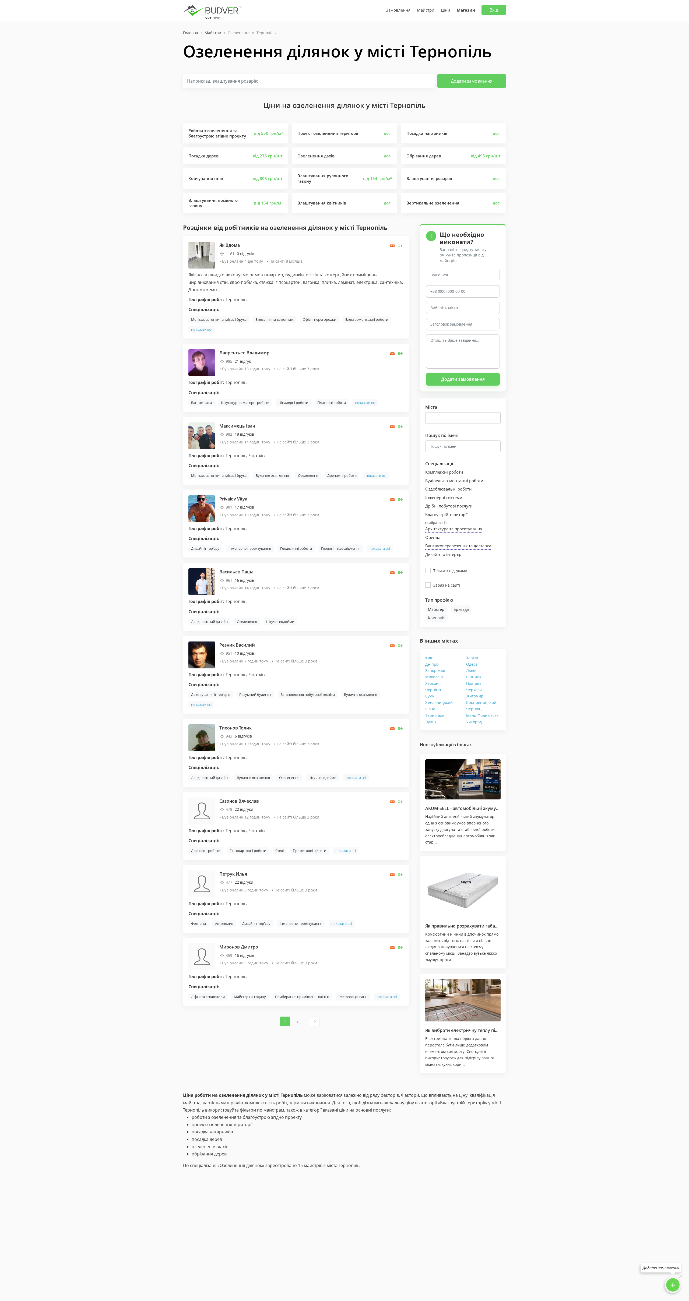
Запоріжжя (435, 670)
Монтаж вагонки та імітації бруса (219, 319)
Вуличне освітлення (272, 475)
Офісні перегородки (319, 319)
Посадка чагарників (426, 133)
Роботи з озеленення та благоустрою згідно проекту (217, 133)
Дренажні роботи (342, 475)
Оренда (432, 537)
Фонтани (198, 923)
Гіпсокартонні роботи (248, 850)
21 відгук (243, 361)
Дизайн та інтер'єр (443, 554)
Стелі (279, 850)
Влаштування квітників (321, 203)
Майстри (425, 10)
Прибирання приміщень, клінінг (302, 996)
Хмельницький (439, 702)
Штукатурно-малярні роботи (245, 402)
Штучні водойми (280, 621)
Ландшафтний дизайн (209, 621)
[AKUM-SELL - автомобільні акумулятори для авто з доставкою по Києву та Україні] (463, 779)
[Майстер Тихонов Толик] (201, 737)
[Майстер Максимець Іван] (201, 435)
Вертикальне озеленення (432, 203)
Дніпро (431, 664)
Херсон (431, 683)
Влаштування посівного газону (213, 203)
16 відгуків (244, 580)
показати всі (201, 329)
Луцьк (430, 721)
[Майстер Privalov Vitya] (201, 508)
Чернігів (433, 689)
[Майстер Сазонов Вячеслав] (201, 810)
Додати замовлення (472, 81)
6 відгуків (243, 736)
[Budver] (213, 10)
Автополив (224, 923)
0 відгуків (245, 253)
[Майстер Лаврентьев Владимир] (201, 362)
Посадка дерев (203, 155)
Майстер (436, 609)
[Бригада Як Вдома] (201, 254)
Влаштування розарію (429, 178)
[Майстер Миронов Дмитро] (201, 956)
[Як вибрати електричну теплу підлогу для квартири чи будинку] (463, 1000)
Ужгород (474, 721)
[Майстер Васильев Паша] (201, 581)
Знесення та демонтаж (275, 319)
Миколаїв (434, 676)
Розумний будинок (255, 694)
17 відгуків (244, 507)
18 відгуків (244, 434)
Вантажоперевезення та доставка (458, 545)
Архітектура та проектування (453, 528)
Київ (429, 657)
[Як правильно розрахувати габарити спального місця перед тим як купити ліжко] (463, 889)
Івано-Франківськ (482, 715)
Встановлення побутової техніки (307, 694)
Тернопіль (434, 715)
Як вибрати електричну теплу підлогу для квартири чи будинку (494, 1030)
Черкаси (474, 689)
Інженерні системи (443, 497)
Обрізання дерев (423, 155)
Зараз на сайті (446, 585)
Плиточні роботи (331, 402)
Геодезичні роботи (296, 548)
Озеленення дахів (316, 155)
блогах (464, 745)
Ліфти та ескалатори (208, 996)
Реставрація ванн (353, 996)
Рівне (430, 708)
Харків (472, 657)
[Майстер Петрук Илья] (201, 883)
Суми (430, 696)
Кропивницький (481, 702)
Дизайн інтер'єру (205, 548)
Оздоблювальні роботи (448, 489)
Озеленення (308, 475)
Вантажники (201, 402)
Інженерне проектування (250, 548)
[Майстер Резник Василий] (201, 654)
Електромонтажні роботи (366, 319)
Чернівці (474, 708)
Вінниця (473, 676)
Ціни (445, 10)
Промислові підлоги (309, 850)
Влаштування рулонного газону (322, 178)
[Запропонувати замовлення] (400, 246)
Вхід (494, 10)
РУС (217, 18)
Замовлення (398, 10)
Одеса (471, 664)
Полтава (473, 683)
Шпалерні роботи (293, 402)
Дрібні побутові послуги (449, 506)
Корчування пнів (205, 178)
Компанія (436, 617)
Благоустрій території (446, 514)
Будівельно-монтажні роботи (454, 480)
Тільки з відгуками (450, 570)
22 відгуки (244, 809)
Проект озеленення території (327, 133)
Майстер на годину (250, 996)
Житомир (474, 696)
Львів (471, 670)
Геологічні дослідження (340, 548)
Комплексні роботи (444, 472)
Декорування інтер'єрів (210, 694)
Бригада (461, 609)
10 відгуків (244, 653)
